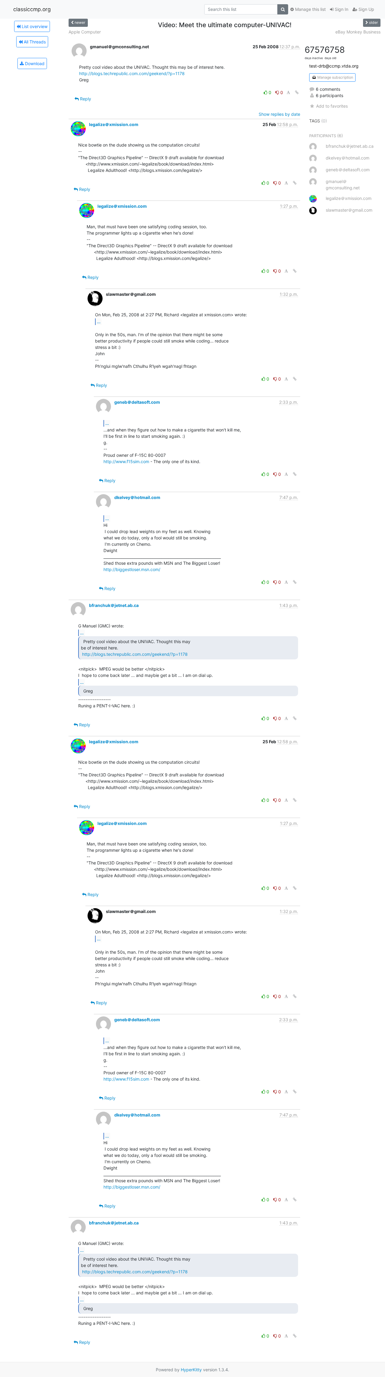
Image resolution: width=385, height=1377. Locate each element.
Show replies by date (279, 114)
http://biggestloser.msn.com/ (131, 569)
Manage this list (310, 9)
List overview (34, 26)
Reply (85, 98)
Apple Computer (85, 31)
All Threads (34, 41)
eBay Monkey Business (357, 31)
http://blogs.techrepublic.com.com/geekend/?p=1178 (132, 73)
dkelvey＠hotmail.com (137, 497)
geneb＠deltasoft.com (137, 402)
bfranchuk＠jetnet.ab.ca (114, 605)
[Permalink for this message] (297, 92)
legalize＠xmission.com (113, 124)
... (98, 321)
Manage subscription (334, 77)
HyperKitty (191, 1369)
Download (34, 63)
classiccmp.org (32, 9)
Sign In (341, 9)
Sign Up (365, 9)
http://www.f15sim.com (126, 461)
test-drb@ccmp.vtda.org (334, 65)
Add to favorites (331, 106)
